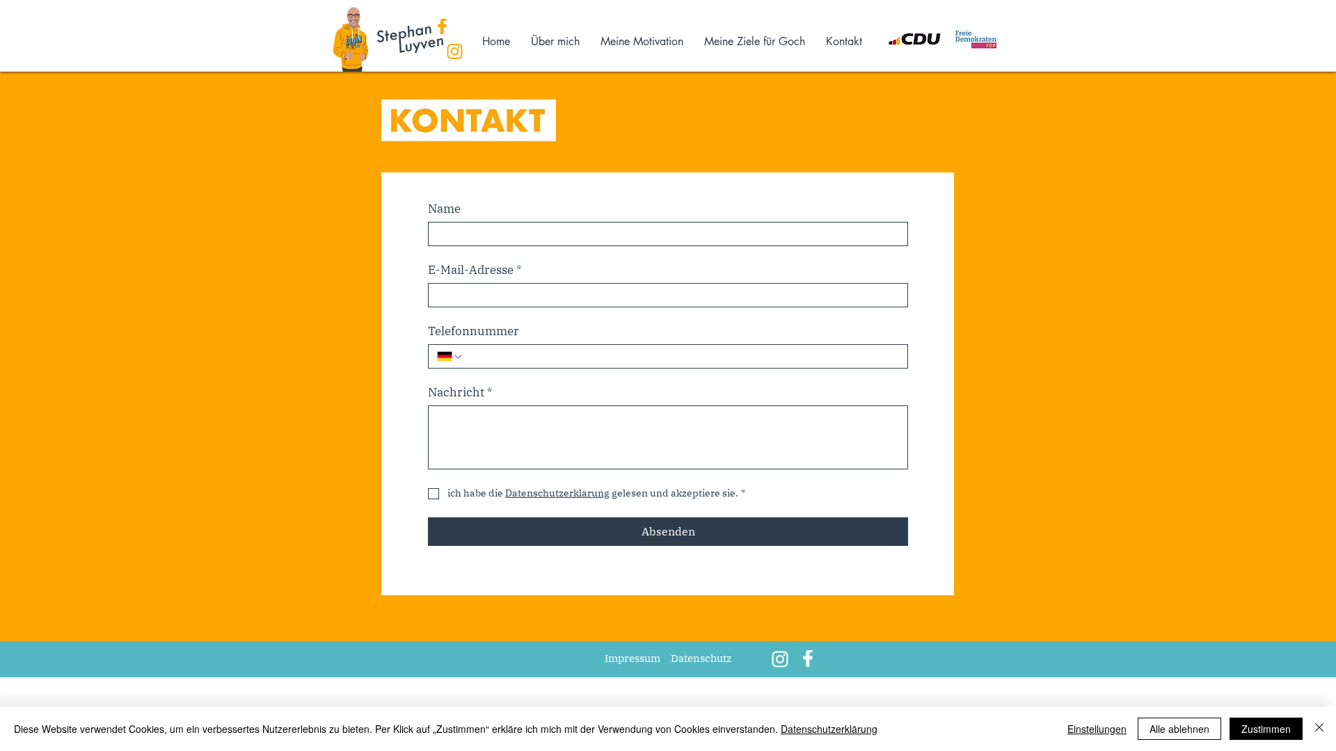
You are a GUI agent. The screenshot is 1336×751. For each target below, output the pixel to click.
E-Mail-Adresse (475, 270)
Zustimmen (1266, 729)
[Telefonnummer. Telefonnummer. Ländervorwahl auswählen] (450, 356)
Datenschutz (701, 658)
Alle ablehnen (1179, 729)
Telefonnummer (473, 331)
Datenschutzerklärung (829, 729)
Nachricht (460, 392)
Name (444, 209)
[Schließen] (1319, 729)
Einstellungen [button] (1097, 729)
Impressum (632, 658)
